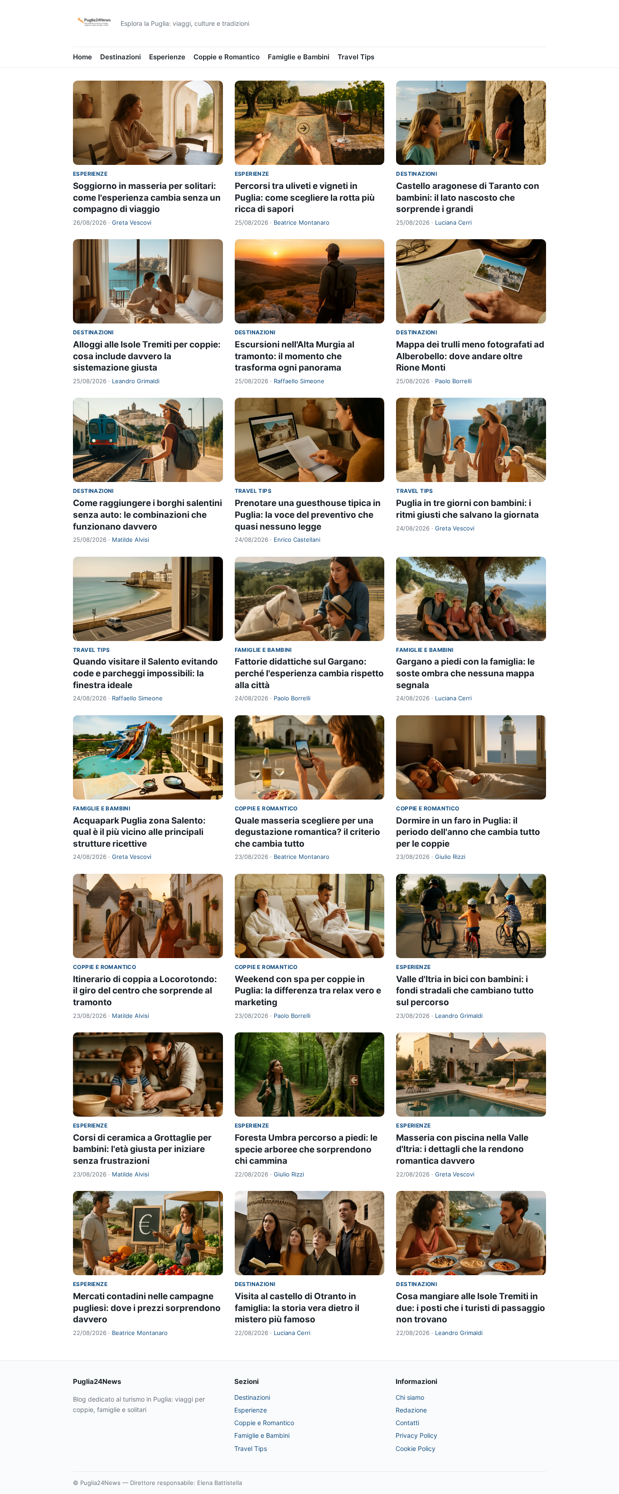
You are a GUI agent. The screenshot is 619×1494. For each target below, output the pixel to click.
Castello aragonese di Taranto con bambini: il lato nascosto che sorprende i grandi (467, 197)
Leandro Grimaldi (136, 381)
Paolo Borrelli (453, 381)
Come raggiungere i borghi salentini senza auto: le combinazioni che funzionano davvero (147, 514)
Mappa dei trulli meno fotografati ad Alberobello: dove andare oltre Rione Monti (470, 356)
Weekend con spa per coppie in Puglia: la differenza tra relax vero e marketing (308, 990)
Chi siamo (410, 1397)
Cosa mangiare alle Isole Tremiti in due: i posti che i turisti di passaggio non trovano (470, 1308)
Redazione (411, 1410)
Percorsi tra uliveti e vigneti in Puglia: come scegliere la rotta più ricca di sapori (305, 197)
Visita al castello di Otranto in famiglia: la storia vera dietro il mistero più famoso (297, 1308)
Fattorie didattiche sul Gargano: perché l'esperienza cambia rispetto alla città (309, 673)
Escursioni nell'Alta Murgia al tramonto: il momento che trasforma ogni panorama (294, 356)
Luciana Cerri (453, 222)
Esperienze (167, 57)
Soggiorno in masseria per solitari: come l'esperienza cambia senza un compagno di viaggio (147, 197)
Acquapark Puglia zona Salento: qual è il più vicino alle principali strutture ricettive (139, 832)
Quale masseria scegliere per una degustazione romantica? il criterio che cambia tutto (307, 832)
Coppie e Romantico (226, 57)
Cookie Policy (415, 1448)
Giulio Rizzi (450, 856)
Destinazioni (120, 57)
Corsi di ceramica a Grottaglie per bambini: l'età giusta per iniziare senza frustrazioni (142, 1149)
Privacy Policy (416, 1435)
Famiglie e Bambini (298, 57)
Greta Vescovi (131, 222)
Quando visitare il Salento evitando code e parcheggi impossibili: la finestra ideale (145, 673)
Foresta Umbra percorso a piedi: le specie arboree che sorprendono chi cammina (306, 1149)
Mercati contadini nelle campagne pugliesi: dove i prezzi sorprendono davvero (147, 1308)
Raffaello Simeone (299, 381)
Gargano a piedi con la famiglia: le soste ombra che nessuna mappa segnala (465, 673)
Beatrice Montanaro (301, 222)
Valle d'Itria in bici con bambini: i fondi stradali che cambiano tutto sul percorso (465, 990)
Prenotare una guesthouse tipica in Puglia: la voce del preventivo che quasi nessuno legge (308, 514)
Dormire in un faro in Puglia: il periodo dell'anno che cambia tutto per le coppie (468, 832)
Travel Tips (356, 57)
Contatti (407, 1423)
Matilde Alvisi (130, 539)
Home (82, 57)
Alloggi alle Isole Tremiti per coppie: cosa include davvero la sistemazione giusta (147, 356)
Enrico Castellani (297, 539)
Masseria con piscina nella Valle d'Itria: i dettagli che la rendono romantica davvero (462, 1149)
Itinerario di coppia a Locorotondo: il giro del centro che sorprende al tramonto (145, 990)
